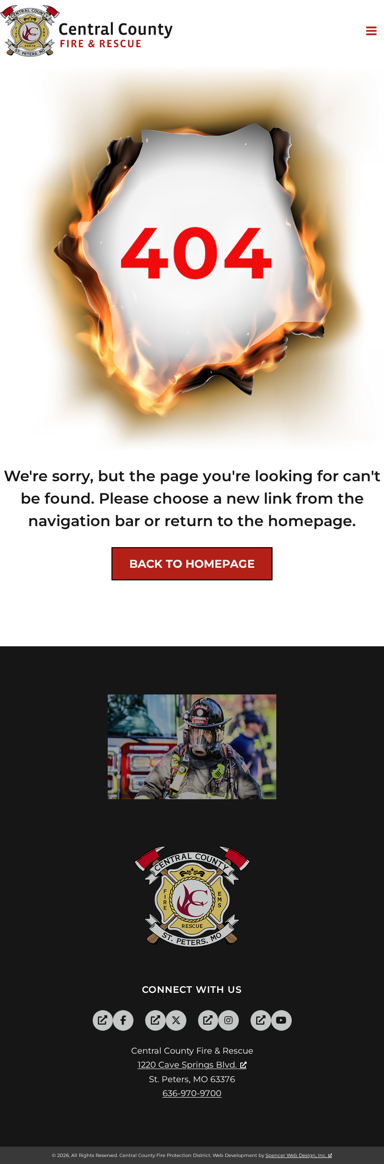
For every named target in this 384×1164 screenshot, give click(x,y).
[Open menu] (373, 30)
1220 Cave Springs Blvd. (187, 1065)
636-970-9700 (192, 1093)
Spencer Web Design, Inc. (296, 1155)
